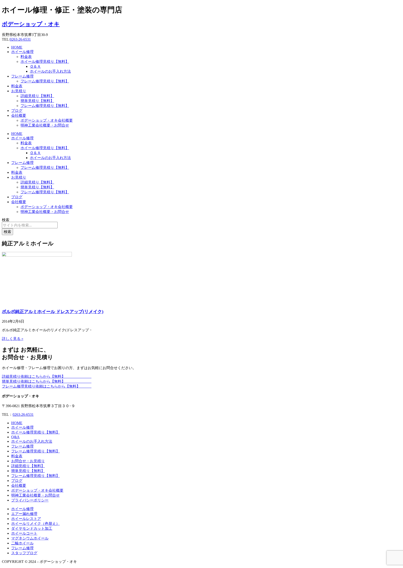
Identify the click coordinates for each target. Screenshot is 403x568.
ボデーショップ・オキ (31, 24)
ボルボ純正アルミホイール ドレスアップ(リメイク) (52, 311)
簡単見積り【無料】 (37, 101)
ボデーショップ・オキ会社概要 (47, 120)
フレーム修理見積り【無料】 (45, 81)
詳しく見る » (12, 339)
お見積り (18, 91)
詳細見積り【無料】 (37, 96)
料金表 (26, 57)
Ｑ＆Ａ (35, 66)
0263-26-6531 (20, 39)
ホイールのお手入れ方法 (50, 71)
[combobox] (30, 225)
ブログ (16, 111)
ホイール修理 (22, 52)
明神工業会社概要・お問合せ (45, 125)
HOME (16, 47)
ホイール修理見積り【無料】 (45, 62)
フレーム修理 (22, 76)
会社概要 (18, 115)
